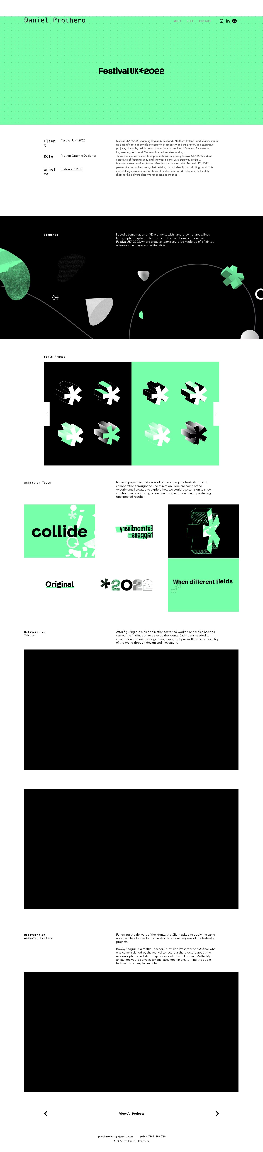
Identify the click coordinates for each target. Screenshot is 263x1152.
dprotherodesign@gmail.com (115, 1136)
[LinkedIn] (228, 21)
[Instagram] (221, 21)
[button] (131, 413)
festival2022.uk (71, 169)
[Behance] (234, 21)
